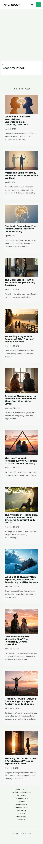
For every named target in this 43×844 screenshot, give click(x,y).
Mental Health (21, 789)
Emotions (21, 801)
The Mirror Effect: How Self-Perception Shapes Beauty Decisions (20, 282)
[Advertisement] (21, 32)
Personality (21, 795)
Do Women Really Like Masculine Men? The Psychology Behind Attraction (17, 640)
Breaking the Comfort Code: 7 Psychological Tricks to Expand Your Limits (21, 761)
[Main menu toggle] (38, 4)
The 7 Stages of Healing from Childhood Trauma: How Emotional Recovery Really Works (21, 518)
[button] (32, 4)
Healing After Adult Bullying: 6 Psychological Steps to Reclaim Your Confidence (21, 701)
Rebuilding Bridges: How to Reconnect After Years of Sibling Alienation (20, 339)
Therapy (21, 813)
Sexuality (21, 819)
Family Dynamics (21, 807)
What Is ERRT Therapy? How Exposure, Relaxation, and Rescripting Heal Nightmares (21, 579)
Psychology (21, 810)
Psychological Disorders (21, 792)
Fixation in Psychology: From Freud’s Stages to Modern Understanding (21, 229)
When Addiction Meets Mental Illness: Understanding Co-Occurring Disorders (17, 120)
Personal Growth (21, 798)
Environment (21, 816)
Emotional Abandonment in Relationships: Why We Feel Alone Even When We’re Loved (20, 399)
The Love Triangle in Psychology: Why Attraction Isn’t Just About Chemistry (21, 461)
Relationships (21, 804)
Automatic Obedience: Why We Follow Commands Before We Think (21, 175)
